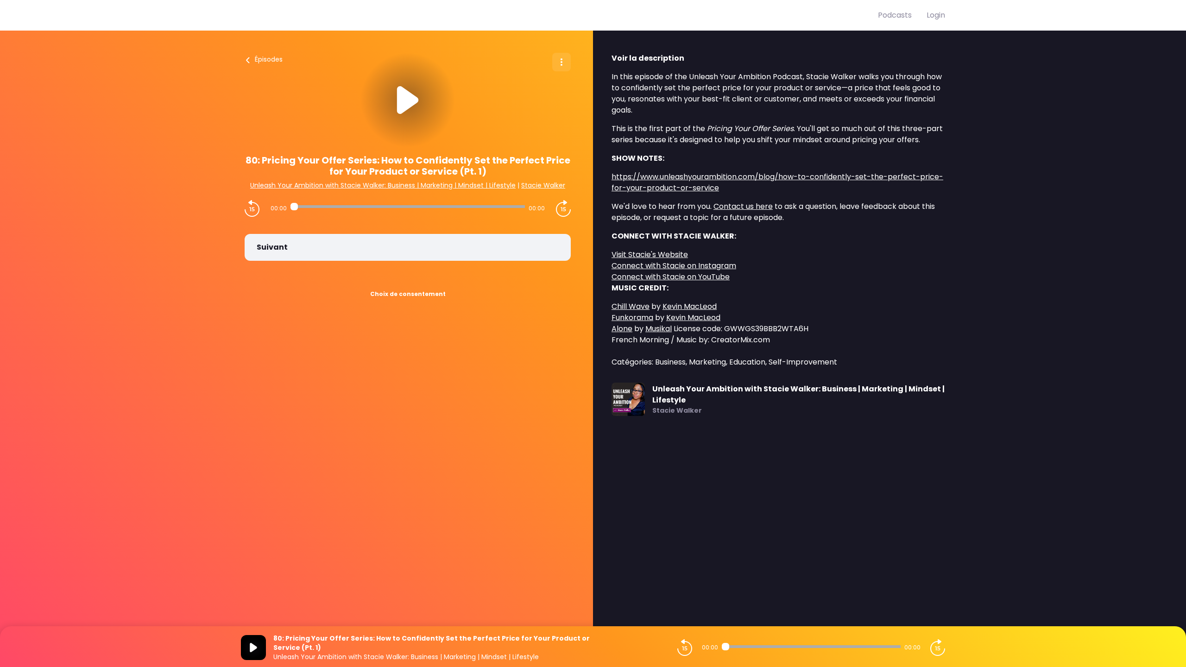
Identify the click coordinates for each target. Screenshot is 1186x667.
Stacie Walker (543, 185)
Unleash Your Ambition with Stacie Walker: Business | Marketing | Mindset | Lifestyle (383, 185)
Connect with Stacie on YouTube (671, 276)
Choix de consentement (408, 294)
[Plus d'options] (561, 62)
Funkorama (632, 317)
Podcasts (895, 15)
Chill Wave (631, 306)
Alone (622, 328)
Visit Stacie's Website (650, 254)
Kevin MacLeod (689, 306)
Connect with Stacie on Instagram (674, 265)
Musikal (658, 328)
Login (936, 15)
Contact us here (743, 206)
